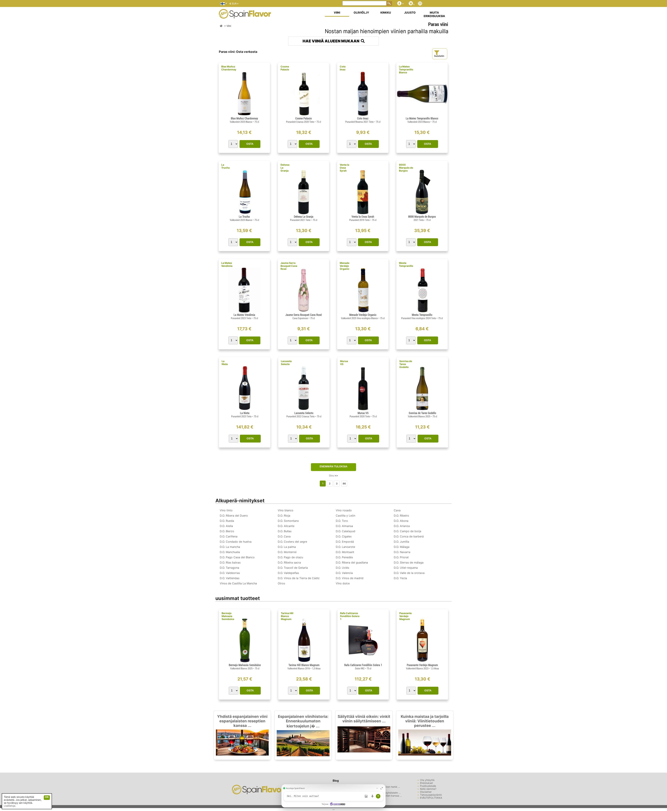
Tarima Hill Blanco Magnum (287, 616)
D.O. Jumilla (401, 541)
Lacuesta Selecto (286, 363)
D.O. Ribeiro (401, 515)
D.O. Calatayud (345, 531)
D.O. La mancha (230, 547)
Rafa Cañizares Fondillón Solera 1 (349, 616)
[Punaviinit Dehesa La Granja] (303, 213)
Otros (281, 583)
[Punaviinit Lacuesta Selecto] (304, 409)
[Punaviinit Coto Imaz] (363, 115)
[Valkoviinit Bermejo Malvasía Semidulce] (244, 661)
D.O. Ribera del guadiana (352, 562)
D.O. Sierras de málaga (408, 562)
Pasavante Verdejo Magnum (405, 616)
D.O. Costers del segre (292, 541)
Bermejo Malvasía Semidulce (228, 616)
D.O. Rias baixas (230, 562)
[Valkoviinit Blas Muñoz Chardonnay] (244, 115)
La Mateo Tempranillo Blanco (406, 69)
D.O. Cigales (344, 536)
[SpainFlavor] (221, 25)
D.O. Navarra (402, 552)
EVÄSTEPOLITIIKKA (431, 797)
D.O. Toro (342, 520)
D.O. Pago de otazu (290, 557)
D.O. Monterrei (287, 552)
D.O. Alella (226, 526)
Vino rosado (344, 510)
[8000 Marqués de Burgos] (422, 213)
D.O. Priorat (401, 557)
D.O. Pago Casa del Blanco (237, 557)
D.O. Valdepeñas (288, 573)
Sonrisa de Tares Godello (405, 364)
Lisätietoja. (10, 805)
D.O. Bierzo (227, 531)
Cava (397, 510)
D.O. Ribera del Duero (234, 515)
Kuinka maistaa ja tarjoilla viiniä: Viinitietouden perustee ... (425, 721)
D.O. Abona (401, 520)
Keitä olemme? (428, 788)
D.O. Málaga (401, 547)
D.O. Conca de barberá (409, 536)
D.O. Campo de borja (407, 531)
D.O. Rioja (284, 515)
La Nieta (225, 363)
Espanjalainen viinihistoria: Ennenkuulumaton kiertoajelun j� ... (303, 721)
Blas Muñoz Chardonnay (228, 68)
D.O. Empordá (345, 541)
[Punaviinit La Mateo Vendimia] (244, 311)
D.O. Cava (284, 536)
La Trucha (225, 166)
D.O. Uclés (342, 567)
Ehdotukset (426, 782)
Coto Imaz (343, 68)
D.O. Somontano (288, 520)
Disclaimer (426, 791)
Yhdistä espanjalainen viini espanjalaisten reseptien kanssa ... (242, 721)
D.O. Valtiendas (229, 578)
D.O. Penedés (344, 557)
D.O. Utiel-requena (406, 567)
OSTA (249, 143)
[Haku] (389, 3)
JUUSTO (410, 12)
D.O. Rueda (227, 520)
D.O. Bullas (284, 531)
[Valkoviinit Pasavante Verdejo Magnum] (422, 661)
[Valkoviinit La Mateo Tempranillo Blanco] (422, 115)
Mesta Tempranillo (406, 264)
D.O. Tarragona (229, 567)
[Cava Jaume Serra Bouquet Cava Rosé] (303, 311)
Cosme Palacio (285, 68)
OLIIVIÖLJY (361, 12)
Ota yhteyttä (427, 779)
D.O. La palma (287, 547)
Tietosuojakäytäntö (431, 794)
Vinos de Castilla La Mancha (238, 583)
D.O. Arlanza (402, 526)
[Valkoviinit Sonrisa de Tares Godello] (422, 409)
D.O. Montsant (345, 552)
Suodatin (439, 55)
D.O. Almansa (344, 526)
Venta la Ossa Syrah (344, 167)
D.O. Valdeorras (230, 573)
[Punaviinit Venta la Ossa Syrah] (362, 213)
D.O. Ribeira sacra (289, 562)
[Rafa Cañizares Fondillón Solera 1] (363, 661)
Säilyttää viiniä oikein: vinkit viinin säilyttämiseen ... (364, 718)
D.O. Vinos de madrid (349, 578)
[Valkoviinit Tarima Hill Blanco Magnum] (304, 661)
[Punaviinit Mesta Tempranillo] (422, 311)
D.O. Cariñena (228, 536)
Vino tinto (226, 510)
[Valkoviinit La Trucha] (244, 213)
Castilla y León (345, 515)
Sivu (333, 475)
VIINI (337, 12)
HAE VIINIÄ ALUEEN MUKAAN (332, 41)
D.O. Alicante (286, 526)
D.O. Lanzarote (345, 547)
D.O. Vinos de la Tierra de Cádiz (299, 578)
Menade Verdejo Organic (344, 265)
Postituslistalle (428, 785)
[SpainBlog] (420, 3)
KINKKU (385, 12)
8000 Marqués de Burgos (406, 167)
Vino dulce (343, 583)
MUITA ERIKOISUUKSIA (434, 14)
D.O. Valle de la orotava (409, 573)
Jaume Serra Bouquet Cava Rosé (289, 265)
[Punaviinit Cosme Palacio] (303, 115)
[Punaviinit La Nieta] (244, 409)
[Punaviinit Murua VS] (363, 409)
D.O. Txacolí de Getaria (293, 567)
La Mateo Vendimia (226, 264)
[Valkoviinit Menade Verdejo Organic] (363, 311)
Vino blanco (285, 510)
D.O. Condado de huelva (236, 541)
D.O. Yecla (400, 578)
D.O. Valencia (344, 573)
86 (344, 483)
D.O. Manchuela (230, 552)
